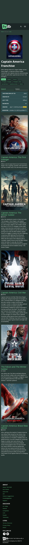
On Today (5, 506)
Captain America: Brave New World (14, 426)
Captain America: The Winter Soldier (11, 213)
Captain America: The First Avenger (13, 158)
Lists (10, 31)
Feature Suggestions (8, 496)
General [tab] (3, 89)
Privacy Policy (6, 525)
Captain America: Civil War (13, 292)
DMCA (4, 527)
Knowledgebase (7, 498)
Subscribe (5, 491)
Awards (5, 508)
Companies (6, 510)
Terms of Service (7, 523)
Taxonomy (5, 517)
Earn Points (6, 489)
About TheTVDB (7, 487)
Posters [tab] (17, 89)
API (4, 494)
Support (5, 500)
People (5, 515)
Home (2, 31)
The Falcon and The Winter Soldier (13, 367)
